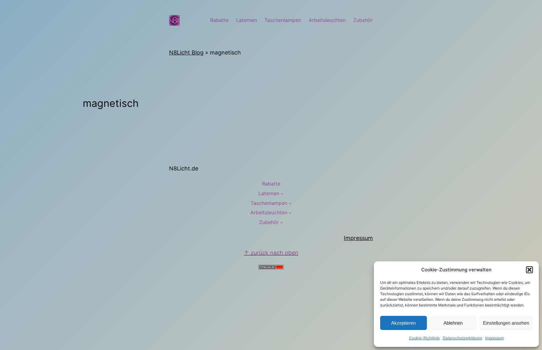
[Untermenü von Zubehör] (281, 222)
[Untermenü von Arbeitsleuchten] (290, 212)
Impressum (494, 338)
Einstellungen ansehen (506, 323)
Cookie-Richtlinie (424, 338)
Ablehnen (453, 323)
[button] (529, 270)
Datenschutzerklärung (462, 338)
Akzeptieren (403, 323)
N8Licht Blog (186, 52)
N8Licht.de (183, 168)
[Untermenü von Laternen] (282, 193)
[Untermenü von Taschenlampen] (290, 203)
